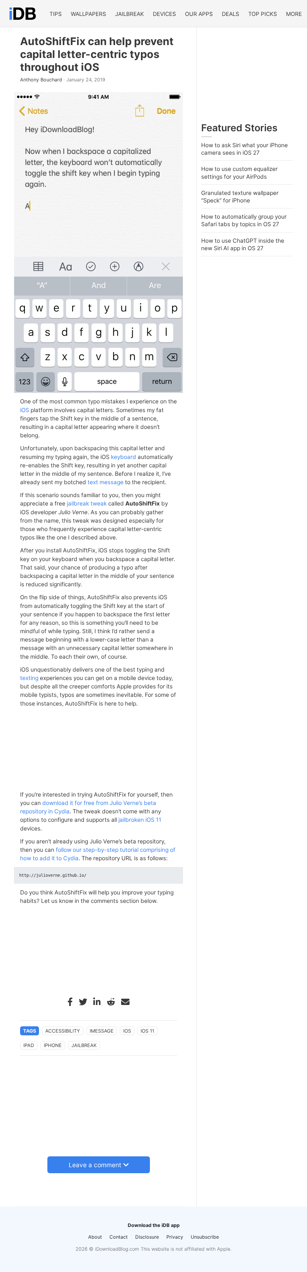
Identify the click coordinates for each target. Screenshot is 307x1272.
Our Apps (199, 14)
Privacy (174, 1237)
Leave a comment (95, 1165)
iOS (24, 410)
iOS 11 (153, 819)
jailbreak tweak (87, 503)
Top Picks (262, 14)
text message (106, 482)
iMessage (102, 1031)
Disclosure (147, 1237)
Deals (230, 14)
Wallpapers (88, 14)
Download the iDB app (154, 1225)
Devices (164, 14)
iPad (28, 1045)
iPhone (53, 1045)
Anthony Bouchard (42, 80)
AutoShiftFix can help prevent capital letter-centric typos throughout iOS (97, 54)
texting (29, 678)
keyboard (123, 457)
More (294, 14)
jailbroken (131, 819)
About (95, 1237)
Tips (55, 14)
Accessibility (62, 1031)
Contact (118, 1237)
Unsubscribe (205, 1237)
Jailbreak (129, 14)
